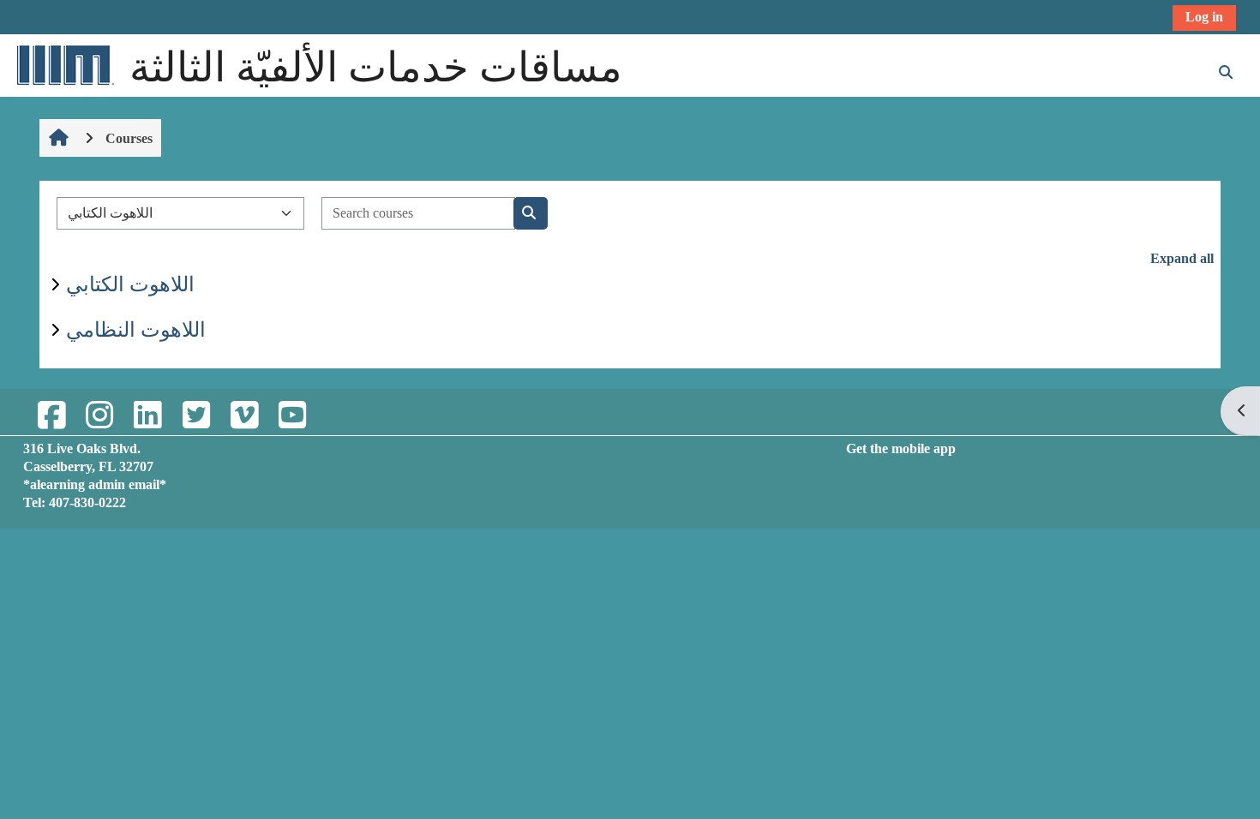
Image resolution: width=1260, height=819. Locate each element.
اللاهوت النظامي (136, 330)
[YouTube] (292, 415)
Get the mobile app (901, 448)
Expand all (1182, 258)
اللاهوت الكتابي (130, 284)
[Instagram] (99, 415)
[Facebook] (51, 415)
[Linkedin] (147, 415)
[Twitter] (195, 415)
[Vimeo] (244, 415)
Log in (1204, 16)
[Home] (64, 64)
